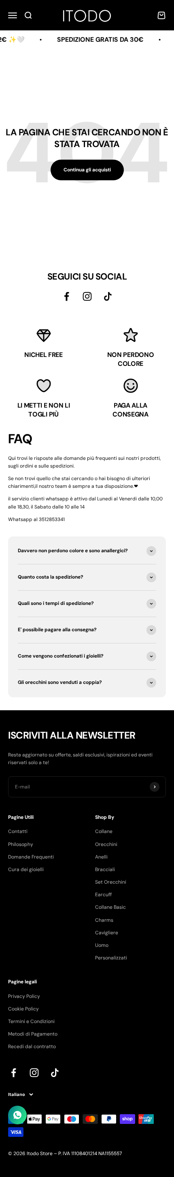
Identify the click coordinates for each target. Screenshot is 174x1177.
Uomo (101, 945)
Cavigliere (106, 932)
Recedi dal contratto (32, 1046)
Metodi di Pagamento (32, 1034)
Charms (104, 920)
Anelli (101, 857)
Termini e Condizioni (31, 1021)
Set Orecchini (110, 882)
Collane (103, 831)
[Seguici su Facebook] (66, 296)
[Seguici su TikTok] (107, 296)
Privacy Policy (24, 996)
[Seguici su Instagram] (87, 296)
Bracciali (105, 869)
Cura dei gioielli (26, 869)
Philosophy (20, 844)
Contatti (18, 831)
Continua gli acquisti (87, 170)
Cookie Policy (23, 1009)
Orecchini (106, 844)
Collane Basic (110, 907)
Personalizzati (111, 958)
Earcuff (103, 894)
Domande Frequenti (31, 857)
